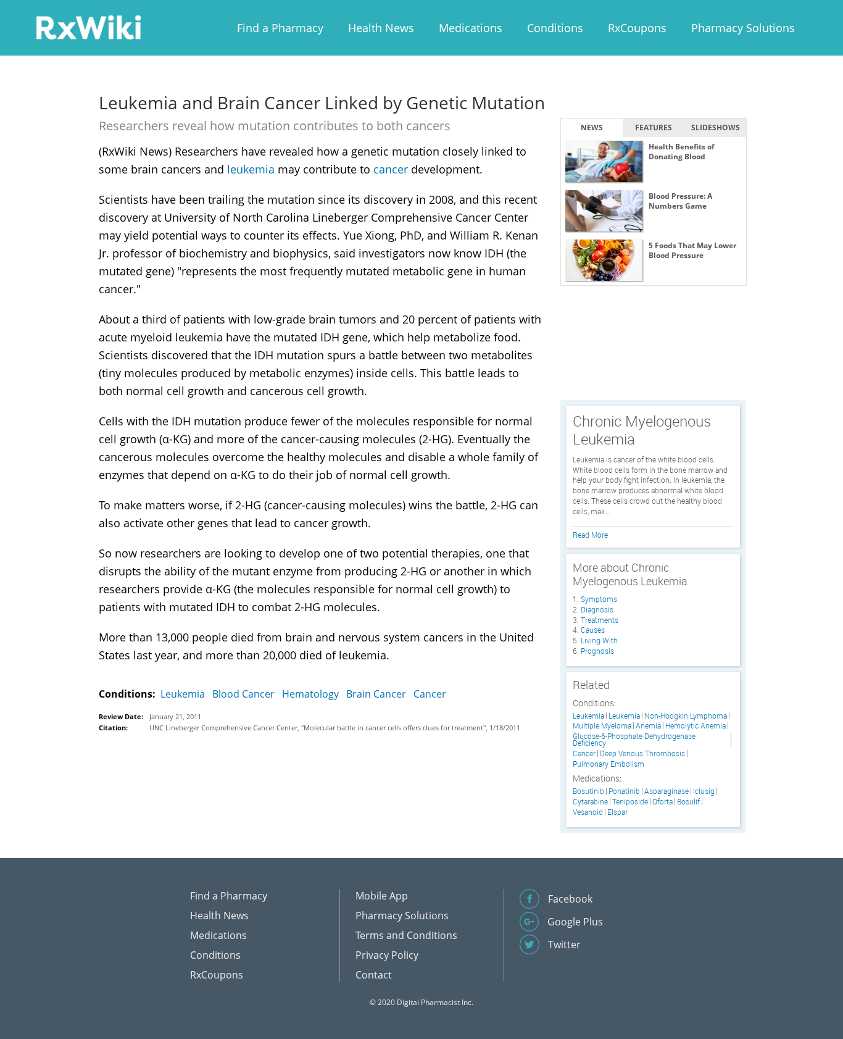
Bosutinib (588, 791)
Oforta (662, 801)
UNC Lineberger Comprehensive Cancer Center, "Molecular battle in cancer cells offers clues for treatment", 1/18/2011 (334, 727)
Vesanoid (588, 812)
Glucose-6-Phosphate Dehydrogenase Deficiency (634, 739)
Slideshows (715, 127)
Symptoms (599, 599)
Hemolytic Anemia (695, 725)
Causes (593, 630)
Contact (373, 975)
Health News (381, 27)
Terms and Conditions (406, 935)
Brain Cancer (376, 694)
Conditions (555, 27)
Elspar (617, 812)
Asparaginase (666, 791)
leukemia (251, 169)
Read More (590, 535)
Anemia (648, 725)
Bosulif (688, 801)
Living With (599, 640)
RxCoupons (637, 27)
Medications (470, 27)
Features (653, 127)
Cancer (429, 694)
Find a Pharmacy (280, 27)
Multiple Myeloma (602, 725)
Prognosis (597, 651)
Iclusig (704, 791)
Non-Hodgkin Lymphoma (685, 715)
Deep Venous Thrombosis (642, 753)
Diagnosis (597, 609)
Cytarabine (590, 801)
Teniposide (630, 801)
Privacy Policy (386, 955)
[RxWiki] (88, 27)
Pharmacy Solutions (743, 27)
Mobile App (381, 896)
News (592, 127)
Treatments (599, 620)
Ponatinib (624, 791)
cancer (390, 169)
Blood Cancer (243, 694)
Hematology (310, 694)
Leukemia (182, 694)
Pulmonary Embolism (608, 764)
